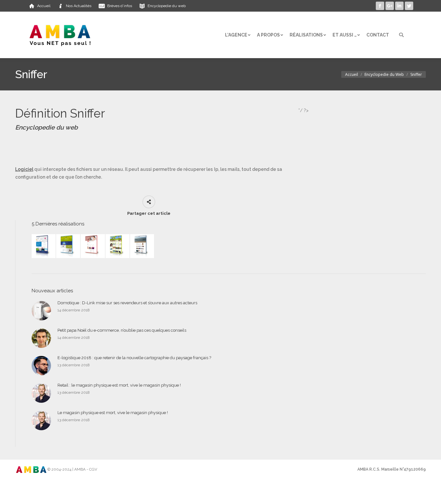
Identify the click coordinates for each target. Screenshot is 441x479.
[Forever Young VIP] (118, 246)
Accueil (351, 74)
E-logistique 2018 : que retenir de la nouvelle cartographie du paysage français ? (134, 357)
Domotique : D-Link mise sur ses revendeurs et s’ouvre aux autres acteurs (127, 302)
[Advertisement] (132, 148)
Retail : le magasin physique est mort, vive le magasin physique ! (119, 385)
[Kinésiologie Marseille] (142, 246)
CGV (93, 469)
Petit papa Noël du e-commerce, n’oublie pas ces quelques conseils (121, 330)
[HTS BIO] (68, 246)
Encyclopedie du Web (384, 74)
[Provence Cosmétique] (93, 246)
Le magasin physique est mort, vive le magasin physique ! (112, 412)
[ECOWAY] (44, 246)
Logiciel (24, 169)
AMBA (80, 469)
